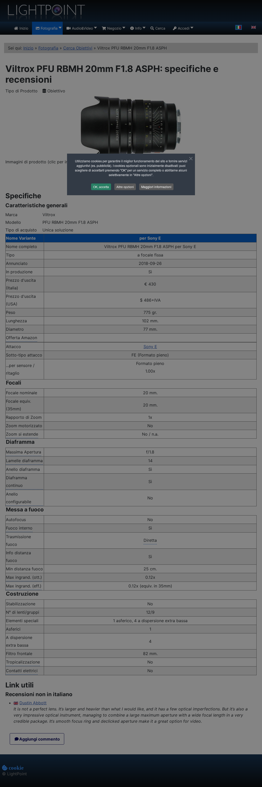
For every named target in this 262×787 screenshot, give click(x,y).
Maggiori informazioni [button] (156, 187)
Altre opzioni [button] (125, 187)
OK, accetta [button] (101, 187)
